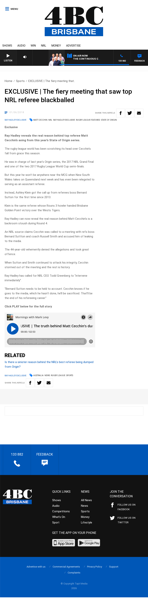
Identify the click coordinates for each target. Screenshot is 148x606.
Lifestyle (86, 522)
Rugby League (58, 375)
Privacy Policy (94, 566)
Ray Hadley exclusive (64, 120)
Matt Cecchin (40, 120)
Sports (20, 81)
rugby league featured (88, 120)
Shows (7, 45)
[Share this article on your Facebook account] (120, 113)
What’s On (58, 517)
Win (33, 45)
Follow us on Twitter (126, 520)
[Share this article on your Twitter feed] (129, 113)
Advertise (73, 45)
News (47, 375)
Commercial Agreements (66, 566)
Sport (55, 522)
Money (56, 45)
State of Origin (109, 120)
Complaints (74, 572)
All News (86, 500)
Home (8, 81)
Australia (38, 375)
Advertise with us (36, 566)
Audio (21, 45)
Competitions (61, 511)
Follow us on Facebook (126, 507)
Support (113, 566)
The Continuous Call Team (92, 58)
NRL (43, 45)
